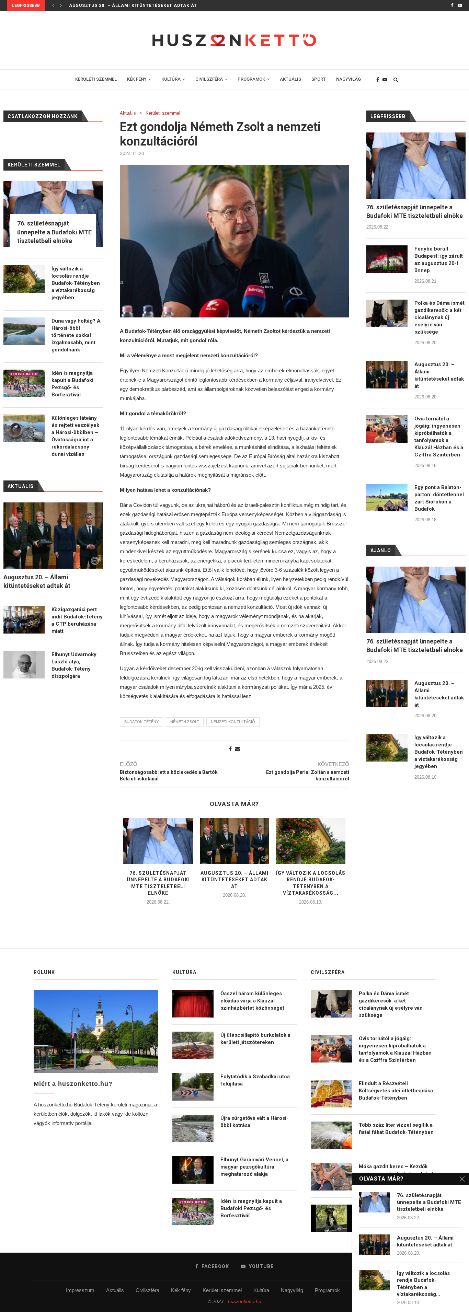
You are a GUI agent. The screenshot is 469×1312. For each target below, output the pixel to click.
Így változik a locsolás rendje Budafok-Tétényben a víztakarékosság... (423, 1283)
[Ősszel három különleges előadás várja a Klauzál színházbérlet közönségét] (193, 1004)
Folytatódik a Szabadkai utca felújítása (255, 1080)
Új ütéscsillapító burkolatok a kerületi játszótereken (255, 1038)
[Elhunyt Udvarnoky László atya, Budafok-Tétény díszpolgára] (24, 664)
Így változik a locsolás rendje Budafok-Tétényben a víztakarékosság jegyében (438, 751)
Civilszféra (147, 1290)
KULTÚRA (171, 79)
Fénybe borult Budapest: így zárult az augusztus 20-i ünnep (438, 260)
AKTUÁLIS (290, 79)
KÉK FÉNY (137, 79)
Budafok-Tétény (141, 722)
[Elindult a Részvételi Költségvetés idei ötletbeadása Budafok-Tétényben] (331, 1093)
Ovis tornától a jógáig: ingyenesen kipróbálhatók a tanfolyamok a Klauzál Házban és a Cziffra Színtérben (438, 437)
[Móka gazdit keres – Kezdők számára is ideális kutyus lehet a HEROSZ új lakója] (331, 1177)
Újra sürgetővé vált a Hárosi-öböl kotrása (254, 1121)
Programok (327, 1290)
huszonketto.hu (244, 1301)
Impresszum (80, 1290)
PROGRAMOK (251, 79)
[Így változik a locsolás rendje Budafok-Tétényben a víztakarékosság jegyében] (310, 841)
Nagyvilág (292, 1290)
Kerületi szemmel (163, 113)
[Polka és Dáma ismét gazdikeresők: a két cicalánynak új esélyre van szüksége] (387, 313)
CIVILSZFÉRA (209, 79)
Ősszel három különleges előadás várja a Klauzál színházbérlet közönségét (252, 1000)
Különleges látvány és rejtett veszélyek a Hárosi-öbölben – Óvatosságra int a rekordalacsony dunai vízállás (75, 436)
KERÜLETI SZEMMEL (96, 79)
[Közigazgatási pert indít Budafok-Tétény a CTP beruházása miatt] (24, 620)
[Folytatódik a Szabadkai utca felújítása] (193, 1087)
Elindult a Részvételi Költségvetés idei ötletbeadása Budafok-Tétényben (396, 1090)
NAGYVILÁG (348, 79)
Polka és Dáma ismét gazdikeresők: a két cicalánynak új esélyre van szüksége (439, 317)
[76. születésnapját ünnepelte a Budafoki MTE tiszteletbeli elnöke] (158, 841)
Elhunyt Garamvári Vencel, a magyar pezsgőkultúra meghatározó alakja (254, 1167)
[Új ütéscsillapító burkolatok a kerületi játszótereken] (193, 1045)
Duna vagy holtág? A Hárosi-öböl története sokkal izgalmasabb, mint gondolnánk (76, 335)
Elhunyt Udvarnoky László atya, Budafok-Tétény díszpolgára (74, 665)
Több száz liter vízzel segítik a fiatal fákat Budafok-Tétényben (396, 1128)
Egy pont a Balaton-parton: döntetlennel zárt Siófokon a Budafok (439, 498)
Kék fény (181, 1290)
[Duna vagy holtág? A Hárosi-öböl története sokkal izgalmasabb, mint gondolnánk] (24, 331)
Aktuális (128, 113)
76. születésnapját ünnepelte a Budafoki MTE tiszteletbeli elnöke (414, 211)
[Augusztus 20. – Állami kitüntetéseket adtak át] (234, 841)
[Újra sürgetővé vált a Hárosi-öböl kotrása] (193, 1128)
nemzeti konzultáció (233, 722)
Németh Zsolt (184, 722)
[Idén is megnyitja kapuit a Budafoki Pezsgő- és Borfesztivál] (24, 383)
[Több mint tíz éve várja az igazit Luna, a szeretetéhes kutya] (331, 1218)
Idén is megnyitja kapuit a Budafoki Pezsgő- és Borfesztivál (72, 384)
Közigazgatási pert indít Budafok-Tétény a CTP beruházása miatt (77, 620)
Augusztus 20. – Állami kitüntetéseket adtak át (133, 5)
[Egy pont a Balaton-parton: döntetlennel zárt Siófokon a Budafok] (387, 497)
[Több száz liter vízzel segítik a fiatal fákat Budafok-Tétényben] (331, 1135)
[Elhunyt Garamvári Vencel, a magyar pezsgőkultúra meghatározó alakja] (193, 1170)
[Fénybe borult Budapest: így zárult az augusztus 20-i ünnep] (387, 259)
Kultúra (261, 1290)
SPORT (318, 79)
